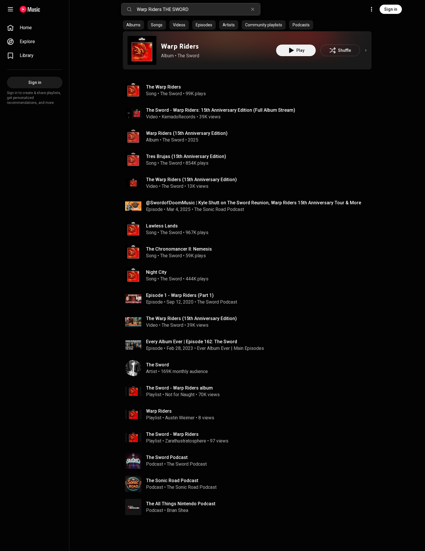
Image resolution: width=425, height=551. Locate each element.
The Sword (188, 55)
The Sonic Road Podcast (219, 209)
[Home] (30, 9)
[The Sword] (249, 368)
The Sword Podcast (217, 302)
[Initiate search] (129, 9)
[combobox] (198, 9)
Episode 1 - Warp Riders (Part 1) (180, 295)
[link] (34, 28)
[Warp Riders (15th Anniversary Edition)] (249, 136)
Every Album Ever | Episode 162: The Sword (191, 341)
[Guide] (10, 9)
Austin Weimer (180, 417)
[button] (142, 50)
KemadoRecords (178, 117)
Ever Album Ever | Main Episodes (230, 348)
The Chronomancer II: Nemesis (179, 249)
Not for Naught (180, 394)
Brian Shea (177, 510)
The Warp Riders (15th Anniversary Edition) (191, 179)
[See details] (365, 50)
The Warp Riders (163, 87)
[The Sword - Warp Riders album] (249, 391)
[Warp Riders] (142, 50)
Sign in (390, 9)
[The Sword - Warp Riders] (249, 437)
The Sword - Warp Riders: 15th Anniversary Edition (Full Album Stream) (220, 110)
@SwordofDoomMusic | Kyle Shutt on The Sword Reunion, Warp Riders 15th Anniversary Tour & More (253, 202)
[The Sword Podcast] (249, 460)
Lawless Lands (162, 226)
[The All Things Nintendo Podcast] (249, 507)
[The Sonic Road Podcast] (249, 483)
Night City (156, 272)
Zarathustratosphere (185, 441)
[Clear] (252, 9)
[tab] (133, 25)
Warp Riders (180, 46)
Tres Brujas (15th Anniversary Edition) (186, 156)
